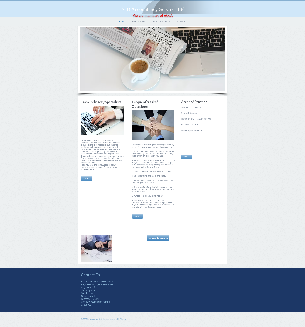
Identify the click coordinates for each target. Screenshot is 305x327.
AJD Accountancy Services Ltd (153, 9)
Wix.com (123, 319)
